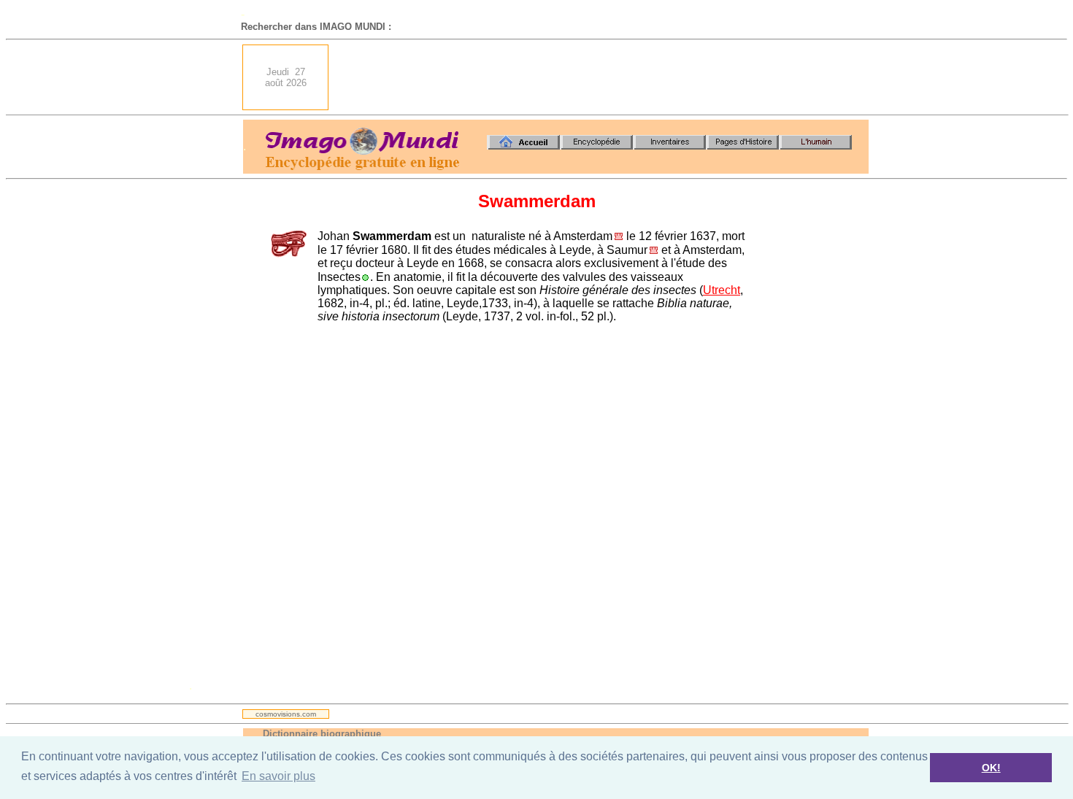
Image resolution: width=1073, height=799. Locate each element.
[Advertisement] (603, 77)
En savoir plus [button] (278, 776)
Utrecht (721, 290)
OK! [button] (991, 767)
